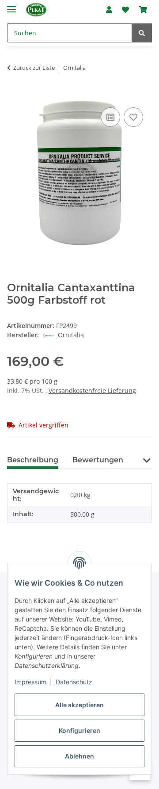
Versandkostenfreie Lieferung (92, 390)
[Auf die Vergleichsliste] (110, 117)
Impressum (30, 682)
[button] (109, 10)
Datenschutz (74, 682)
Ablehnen (79, 756)
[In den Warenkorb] (14, 95)
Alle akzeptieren (79, 705)
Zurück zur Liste (34, 68)
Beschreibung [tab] (32, 460)
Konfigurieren (79, 730)
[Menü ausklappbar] (11, 5)
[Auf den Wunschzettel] (133, 117)
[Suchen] (142, 32)
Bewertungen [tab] (97, 460)
